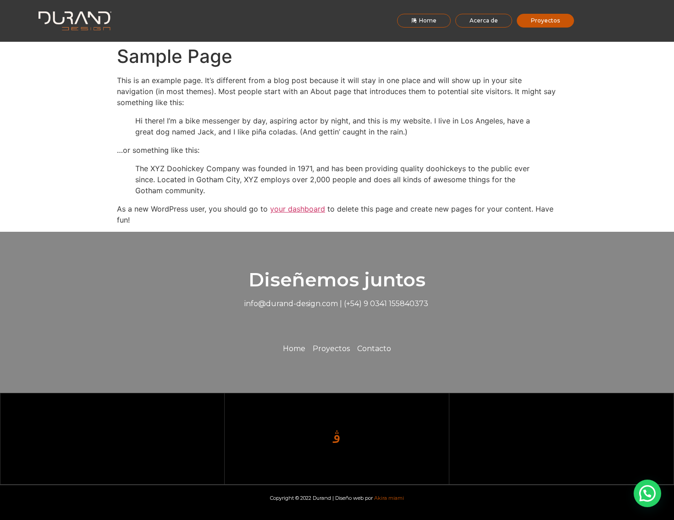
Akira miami (389, 498)
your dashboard (297, 208)
